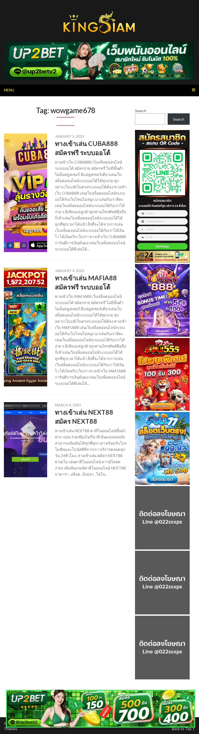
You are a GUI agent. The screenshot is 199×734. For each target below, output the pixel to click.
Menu (9, 90)
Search (140, 110)
